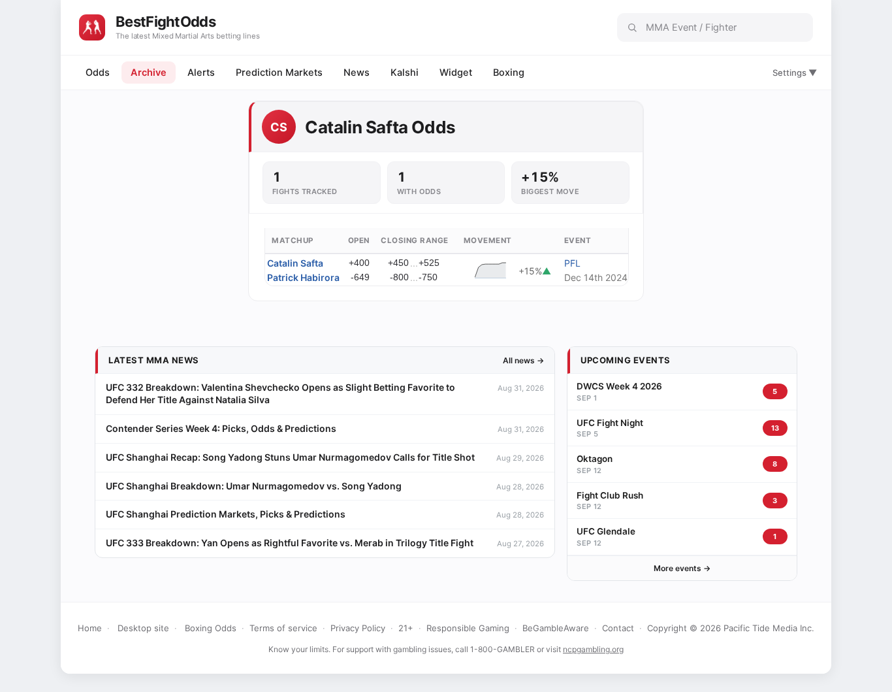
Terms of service (283, 628)
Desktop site (143, 628)
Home (90, 628)
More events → (682, 568)
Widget (455, 72)
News (356, 72)
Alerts (201, 72)
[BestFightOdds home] (92, 27)
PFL (572, 263)
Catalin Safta (295, 263)
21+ (405, 628)
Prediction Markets (279, 72)
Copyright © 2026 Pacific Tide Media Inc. (730, 628)
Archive (149, 72)
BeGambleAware (555, 628)
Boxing (508, 72)
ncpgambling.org (593, 649)
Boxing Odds (210, 628)
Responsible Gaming (467, 628)
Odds (98, 72)
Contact (618, 628)
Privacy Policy (357, 628)
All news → (523, 360)
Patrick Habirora (303, 277)
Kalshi (404, 72)
